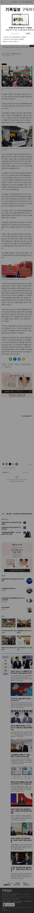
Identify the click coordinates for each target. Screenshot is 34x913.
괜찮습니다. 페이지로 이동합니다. (11, 41)
